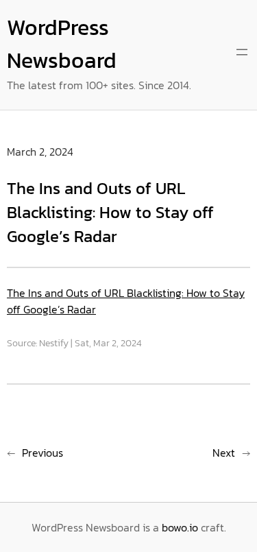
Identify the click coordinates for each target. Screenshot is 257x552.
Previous (42, 452)
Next (223, 452)
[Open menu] (242, 52)
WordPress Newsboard (62, 44)
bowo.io (180, 527)
